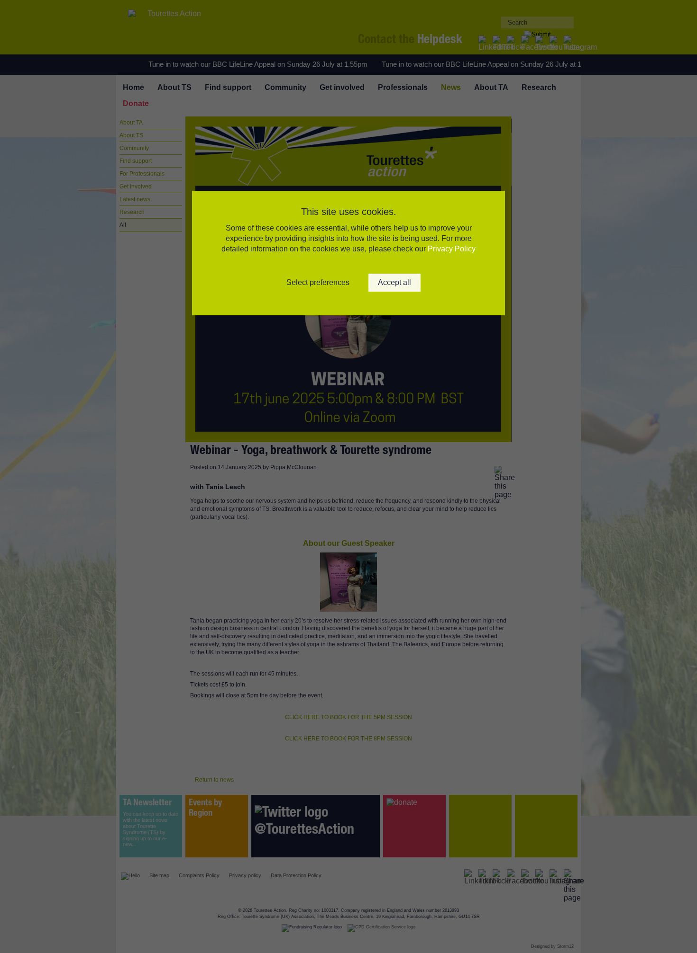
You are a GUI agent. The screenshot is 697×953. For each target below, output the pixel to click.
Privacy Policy (452, 249)
